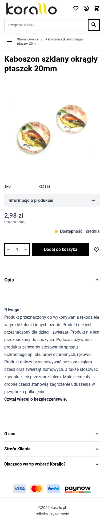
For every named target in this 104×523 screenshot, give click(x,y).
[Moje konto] (86, 8)
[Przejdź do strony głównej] (35, 8)
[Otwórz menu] (9, 41)
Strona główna (27, 39)
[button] (52, 433)
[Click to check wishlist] (76, 8)
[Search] (94, 25)
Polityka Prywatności (52, 514)
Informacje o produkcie (31, 200)
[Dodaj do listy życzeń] (96, 249)
